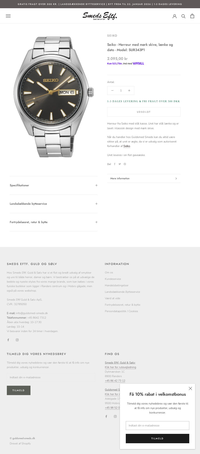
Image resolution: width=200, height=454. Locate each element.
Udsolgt (144, 112)
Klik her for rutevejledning (120, 367)
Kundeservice (113, 279)
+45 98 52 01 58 (115, 408)
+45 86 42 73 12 (115, 381)
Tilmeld (157, 438)
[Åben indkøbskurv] (192, 16)
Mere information (119, 178)
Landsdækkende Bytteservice (122, 292)
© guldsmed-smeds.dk (22, 438)
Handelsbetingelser (117, 285)
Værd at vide (112, 298)
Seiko (112, 35)
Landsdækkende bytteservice (28, 204)
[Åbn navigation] (8, 16)
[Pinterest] (125, 164)
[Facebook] (114, 164)
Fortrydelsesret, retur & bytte (28, 222)
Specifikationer (19, 185)
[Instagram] (17, 339)
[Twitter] (120, 164)
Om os (109, 272)
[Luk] (190, 388)
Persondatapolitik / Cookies (121, 311)
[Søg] (183, 16)
